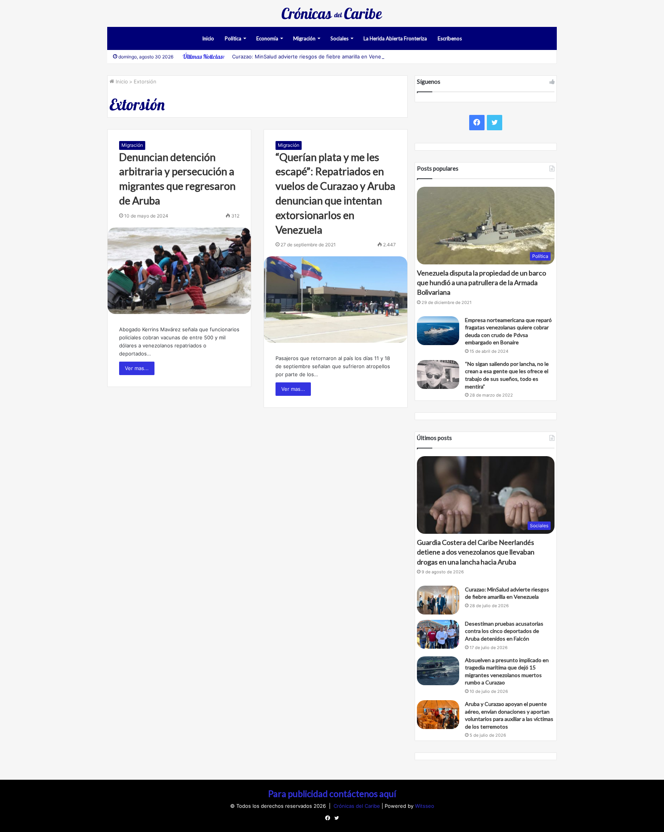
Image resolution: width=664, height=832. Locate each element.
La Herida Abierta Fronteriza (395, 38)
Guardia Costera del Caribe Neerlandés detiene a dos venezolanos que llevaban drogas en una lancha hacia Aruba (476, 552)
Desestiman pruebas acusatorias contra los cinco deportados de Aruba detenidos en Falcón (504, 631)
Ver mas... (137, 368)
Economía (267, 38)
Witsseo (424, 806)
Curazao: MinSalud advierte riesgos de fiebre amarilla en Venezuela (313, 56)
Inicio (208, 38)
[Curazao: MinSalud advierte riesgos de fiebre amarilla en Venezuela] (438, 600)
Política (233, 38)
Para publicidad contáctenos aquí (332, 793)
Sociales (339, 38)
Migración (304, 38)
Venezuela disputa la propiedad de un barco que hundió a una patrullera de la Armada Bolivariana (481, 282)
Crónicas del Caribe (358, 806)
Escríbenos (450, 38)
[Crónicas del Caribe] (332, 13)
